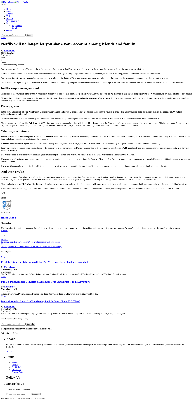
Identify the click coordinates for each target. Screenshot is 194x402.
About (9, 351)
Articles (4, 230)
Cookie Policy (17, 367)
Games (9, 30)
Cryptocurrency (12, 21)
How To (9, 18)
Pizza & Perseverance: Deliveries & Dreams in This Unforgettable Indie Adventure (45, 281)
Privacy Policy (18, 372)
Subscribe (30, 324)
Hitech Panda (9, 50)
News (8, 11)
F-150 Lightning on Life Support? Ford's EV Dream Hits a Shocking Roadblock (44, 262)
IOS (8, 16)
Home (8, 9)
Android (9, 14)
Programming (17, 25)
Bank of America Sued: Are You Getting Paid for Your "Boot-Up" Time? (40, 301)
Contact (15, 365)
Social (14, 28)
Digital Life (11, 23)
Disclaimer (16, 369)
